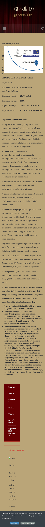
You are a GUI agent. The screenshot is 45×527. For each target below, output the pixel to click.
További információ (27, 523)
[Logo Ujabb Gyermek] (23, 11)
